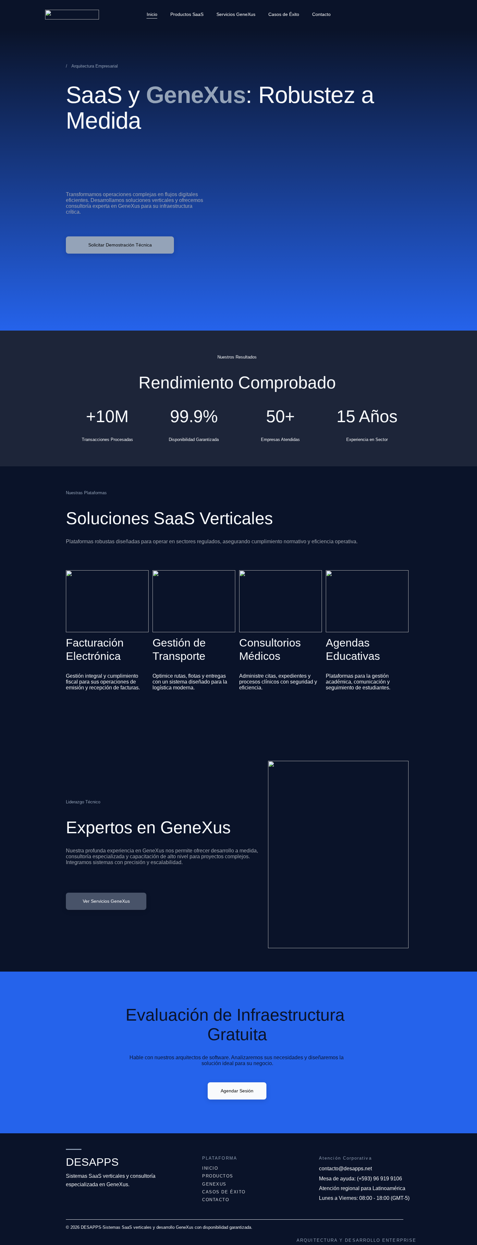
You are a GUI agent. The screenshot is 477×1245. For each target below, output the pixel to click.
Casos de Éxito (283, 14)
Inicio (152, 14)
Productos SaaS (186, 14)
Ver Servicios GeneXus (106, 901)
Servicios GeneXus (235, 14)
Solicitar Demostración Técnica (120, 244)
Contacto (321, 14)
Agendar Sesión (237, 1090)
